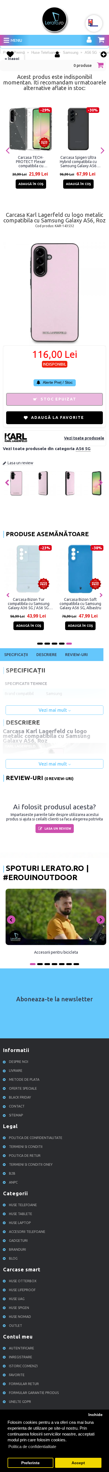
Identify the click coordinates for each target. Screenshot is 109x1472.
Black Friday (20, 1097)
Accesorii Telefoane (27, 1231)
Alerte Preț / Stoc (57, 382)
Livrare (15, 1070)
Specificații (16, 654)
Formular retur (24, 1384)
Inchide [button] (95, 1415)
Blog (13, 1258)
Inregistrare (20, 1357)
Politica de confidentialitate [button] (32, 1446)
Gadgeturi (18, 1240)
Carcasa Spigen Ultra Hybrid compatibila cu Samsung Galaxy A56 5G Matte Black (78, 161)
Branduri (17, 1249)
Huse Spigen (19, 1308)
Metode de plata (24, 1079)
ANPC (13, 1182)
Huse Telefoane (23, 1205)
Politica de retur (25, 1155)
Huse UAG (17, 1299)
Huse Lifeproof (22, 1290)
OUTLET (15, 1325)
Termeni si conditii (25, 1146)
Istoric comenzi (23, 1366)
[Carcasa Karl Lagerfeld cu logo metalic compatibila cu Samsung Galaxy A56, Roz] (16, 494)
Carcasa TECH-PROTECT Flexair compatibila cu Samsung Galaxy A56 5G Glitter (31, 161)
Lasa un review (20, 463)
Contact (17, 1106)
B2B (12, 1173)
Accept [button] (78, 1463)
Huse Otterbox (23, 1281)
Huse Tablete (20, 1214)
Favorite (17, 1375)
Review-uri (76, 654)
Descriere (46, 654)
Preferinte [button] (30, 1463)
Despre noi (18, 1061)
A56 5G (83, 448)
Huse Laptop (20, 1223)
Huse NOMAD (20, 1316)
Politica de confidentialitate (35, 1138)
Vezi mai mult (53, 710)
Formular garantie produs (34, 1393)
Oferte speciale (23, 1088)
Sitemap (16, 1115)
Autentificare (21, 1348)
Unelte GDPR (20, 1401)
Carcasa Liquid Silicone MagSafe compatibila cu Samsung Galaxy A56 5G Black (72, 603)
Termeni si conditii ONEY (31, 1164)
